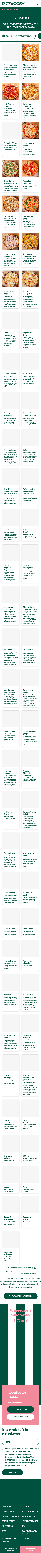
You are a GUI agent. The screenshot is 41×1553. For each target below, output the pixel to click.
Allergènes (7, 1526)
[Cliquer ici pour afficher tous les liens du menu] (37, 3)
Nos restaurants (30, 1511)
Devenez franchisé (20, 1417)
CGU (4, 1531)
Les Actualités (28, 1516)
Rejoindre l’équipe (30, 1521)
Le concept (7, 1507)
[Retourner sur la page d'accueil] (13, 3)
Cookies (25, 1539)
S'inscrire (13, 1472)
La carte (25, 1507)
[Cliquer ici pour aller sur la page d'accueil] (20, 1493)
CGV (23, 1526)
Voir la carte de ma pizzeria (20, 1296)
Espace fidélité (8, 1521)
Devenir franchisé (10, 1516)
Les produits (8, 1511)
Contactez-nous (20, 1409)
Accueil (5, 10)
